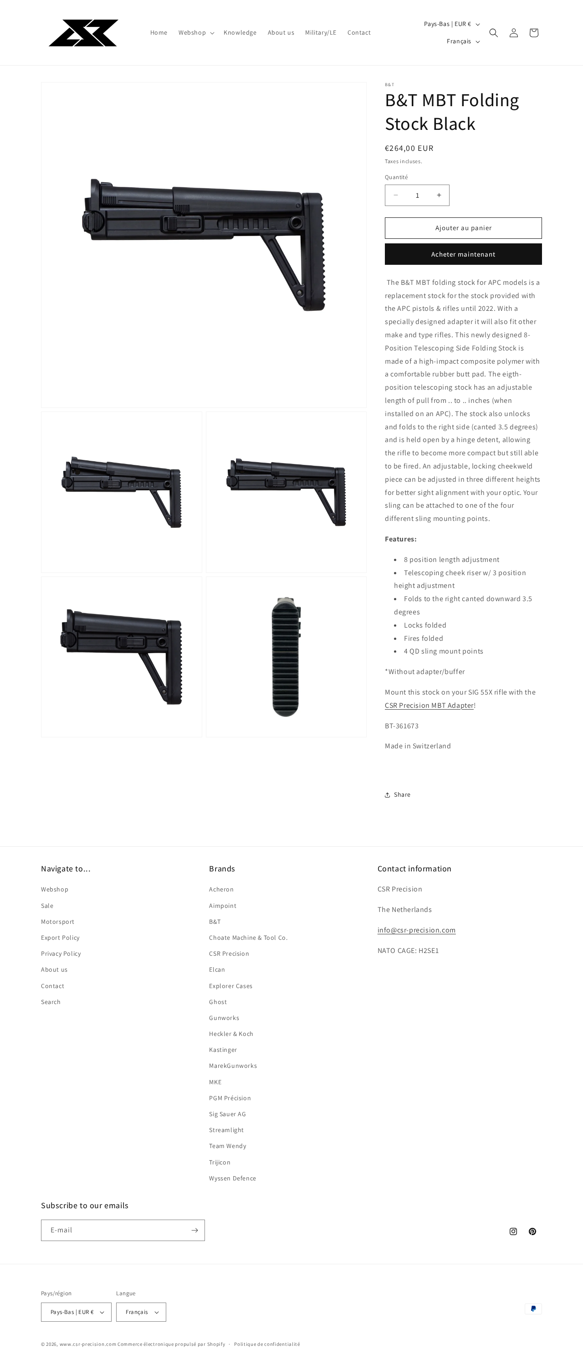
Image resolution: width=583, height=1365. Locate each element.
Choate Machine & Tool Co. (248, 937)
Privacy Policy (61, 953)
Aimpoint (222, 905)
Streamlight (226, 1130)
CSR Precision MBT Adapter (429, 705)
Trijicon (219, 1162)
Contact (52, 986)
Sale (47, 905)
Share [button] (402, 794)
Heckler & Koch (231, 1034)
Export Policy (60, 937)
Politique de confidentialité (267, 1344)
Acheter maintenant (463, 254)
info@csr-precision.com (417, 930)
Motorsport (58, 921)
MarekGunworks (233, 1065)
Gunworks (224, 1018)
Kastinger (223, 1050)
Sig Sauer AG (227, 1114)
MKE (215, 1082)
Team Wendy (227, 1146)
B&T (214, 921)
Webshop (54, 889)
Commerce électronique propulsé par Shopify (171, 1344)
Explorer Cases (230, 986)
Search (51, 1002)
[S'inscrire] (194, 1230)
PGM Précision (230, 1098)
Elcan (217, 969)
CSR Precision (229, 953)
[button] (195, 32)
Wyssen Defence (232, 1178)
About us (54, 969)
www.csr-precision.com (88, 1344)
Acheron (221, 889)
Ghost (218, 1002)
